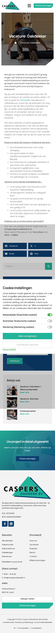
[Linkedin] (11, 524)
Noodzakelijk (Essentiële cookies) (20, 314)
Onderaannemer (28, 411)
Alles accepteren (27, 336)
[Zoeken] (48, 266)
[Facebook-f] (5, 524)
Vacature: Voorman (29, 398)
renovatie (25, 100)
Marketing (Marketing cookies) (18, 327)
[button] (29, 6)
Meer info (24, 392)
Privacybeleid (9, 349)
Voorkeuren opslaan (27, 344)
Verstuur (15, 360)
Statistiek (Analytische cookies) (19, 320)
